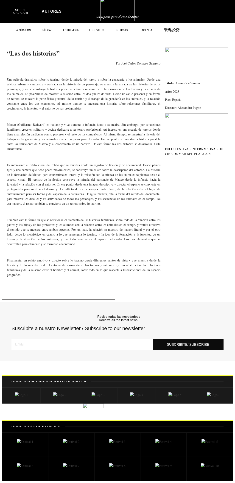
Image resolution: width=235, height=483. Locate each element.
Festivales (96, 30)
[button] (185, 10)
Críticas (46, 30)
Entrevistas (71, 30)
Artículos (23, 30)
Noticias (122, 30)
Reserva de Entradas (171, 30)
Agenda (147, 30)
